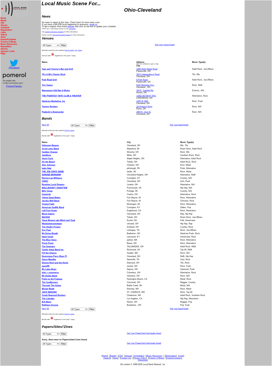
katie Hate (46, 168)
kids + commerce (50, 272)
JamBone (46, 155)
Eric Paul (46, 230)
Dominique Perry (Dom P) (54, 256)
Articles (4, 49)
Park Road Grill (49, 80)
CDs (2, 23)
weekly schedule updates (54, 32)
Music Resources (8, 44)
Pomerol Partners (14, 86)
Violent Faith (48, 204)
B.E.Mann (46, 302)
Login (3, 32)
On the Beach (48, 162)
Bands (3, 20)
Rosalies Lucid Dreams (53, 184)
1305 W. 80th (142, 101)
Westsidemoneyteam (52, 223)
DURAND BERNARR (51, 175)
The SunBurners (50, 282)
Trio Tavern (47, 85)
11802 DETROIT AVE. (146, 96)
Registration (6, 30)
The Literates (48, 298)
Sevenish (46, 194)
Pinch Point (47, 243)
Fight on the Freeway (52, 279)
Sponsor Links (7, 51)
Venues (3, 25)
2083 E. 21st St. (143, 112)
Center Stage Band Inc (53, 249)
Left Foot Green (49, 210)
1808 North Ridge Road (146, 69)
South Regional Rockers (53, 295)
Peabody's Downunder (53, 112)
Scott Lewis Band (50, 149)
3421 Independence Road (147, 74)
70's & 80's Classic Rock (53, 74)
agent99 (45, 266)
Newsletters (5, 46)
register (71, 26)
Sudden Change (49, 152)
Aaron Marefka (49, 259)
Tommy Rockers (50, 106)
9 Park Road (142, 80)
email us (93, 24)
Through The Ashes (51, 285)
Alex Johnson (48, 165)
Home (3, 18)
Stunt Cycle (47, 158)
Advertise (143, 360)
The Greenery (48, 246)
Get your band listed (179, 125)
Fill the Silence (49, 253)
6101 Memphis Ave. (145, 85)
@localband (14, 68)
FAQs (3, 53)
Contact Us (125, 358)
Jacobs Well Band (50, 201)
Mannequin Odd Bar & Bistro (56, 90)
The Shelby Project (51, 227)
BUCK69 (46, 217)
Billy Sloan (47, 191)
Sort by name (69, 130)
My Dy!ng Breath (50, 233)
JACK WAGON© (49, 292)
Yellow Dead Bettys (51, 197)
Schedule (4, 27)
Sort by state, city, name (73, 50)
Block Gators (48, 214)
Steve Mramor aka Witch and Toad (58, 220)
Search (3, 34)
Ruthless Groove (50, 305)
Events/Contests (8, 39)
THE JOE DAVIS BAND (53, 171)
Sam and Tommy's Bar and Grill (57, 69)
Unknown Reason (50, 145)
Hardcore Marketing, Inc (53, 101)
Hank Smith (47, 237)
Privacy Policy (139, 358)
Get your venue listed (164, 45)
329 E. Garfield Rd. (145, 90)
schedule (72, 29)
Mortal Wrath (48, 289)
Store (3, 37)
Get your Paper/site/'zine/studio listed (144, 333)
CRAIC (45, 181)
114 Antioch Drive (144, 106)
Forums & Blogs (8, 42)
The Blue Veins (49, 240)
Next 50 (45, 125)
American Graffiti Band (53, 207)
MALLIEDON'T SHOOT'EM (54, 188)
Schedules (139, 356)
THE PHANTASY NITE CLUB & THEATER (61, 96)
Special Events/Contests (61, 35)
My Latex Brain (49, 269)
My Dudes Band (49, 276)
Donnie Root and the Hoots (55, 263)
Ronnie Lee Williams (52, 178)
